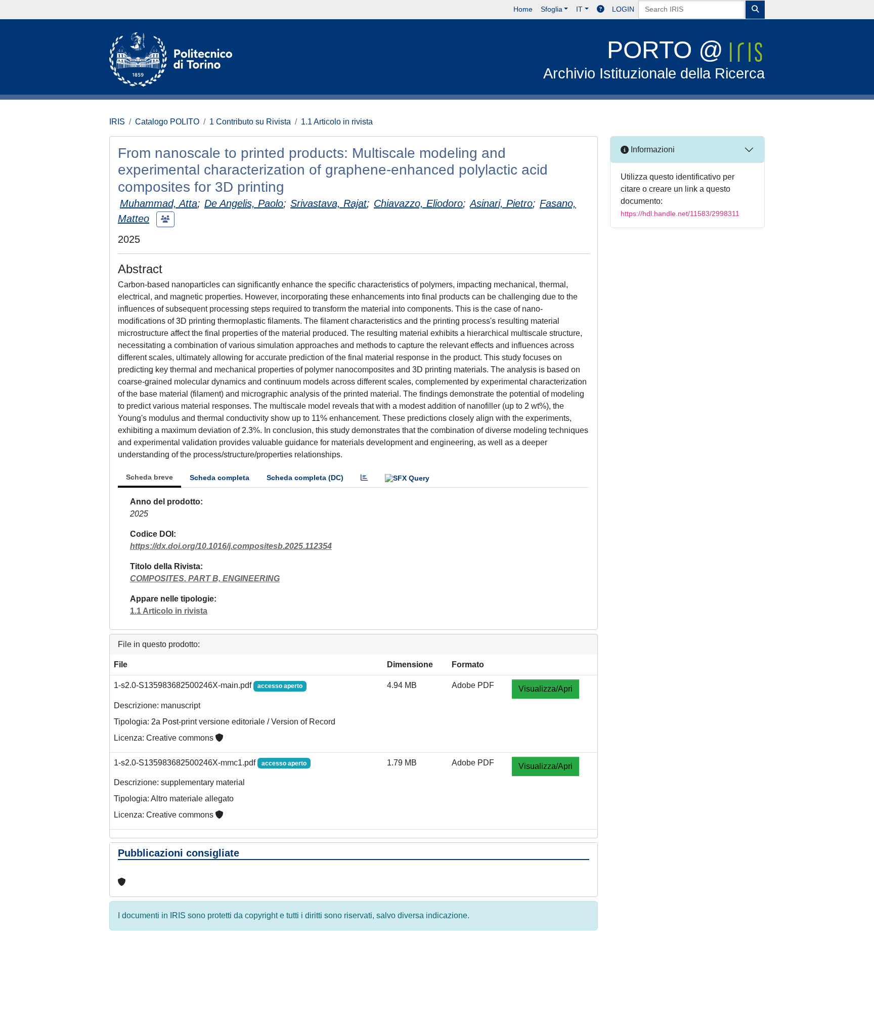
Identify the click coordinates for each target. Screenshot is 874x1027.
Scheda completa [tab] (219, 478)
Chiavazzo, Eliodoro (418, 203)
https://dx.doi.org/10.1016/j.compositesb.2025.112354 (231, 546)
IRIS (117, 121)
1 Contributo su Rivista (250, 121)
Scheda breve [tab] (149, 477)
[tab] (364, 478)
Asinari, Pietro (501, 203)
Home (523, 9)
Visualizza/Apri (545, 688)
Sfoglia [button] (551, 9)
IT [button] (579, 9)
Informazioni (652, 149)
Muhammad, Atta (158, 203)
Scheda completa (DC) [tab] (305, 478)
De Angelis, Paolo (243, 203)
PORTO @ (654, 58)
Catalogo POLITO (167, 121)
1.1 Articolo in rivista (337, 121)
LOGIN (623, 9)
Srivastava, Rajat (328, 203)
